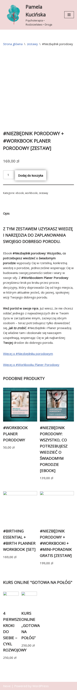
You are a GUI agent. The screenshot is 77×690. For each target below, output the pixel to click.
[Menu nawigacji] (69, 14)
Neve (7, 686)
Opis (6, 213)
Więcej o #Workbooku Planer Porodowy (31, 365)
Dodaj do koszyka (30, 175)
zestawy (32, 44)
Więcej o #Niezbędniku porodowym (28, 354)
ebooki (20, 193)
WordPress (40, 686)
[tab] (6, 213)
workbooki (31, 193)
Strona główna (13, 44)
